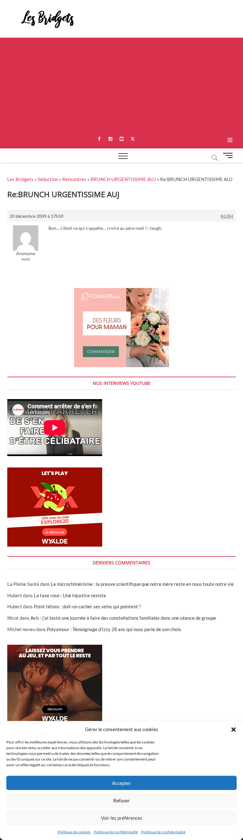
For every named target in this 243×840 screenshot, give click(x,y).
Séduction (48, 179)
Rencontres (74, 179)
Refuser (121, 800)
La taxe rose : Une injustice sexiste (70, 595)
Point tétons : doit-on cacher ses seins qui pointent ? (87, 606)
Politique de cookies (74, 832)
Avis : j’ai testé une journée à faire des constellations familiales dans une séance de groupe (123, 618)
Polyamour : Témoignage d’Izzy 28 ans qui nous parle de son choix (114, 629)
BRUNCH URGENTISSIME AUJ (123, 179)
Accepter (121, 783)
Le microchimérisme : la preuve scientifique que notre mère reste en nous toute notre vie (142, 584)
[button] (233, 729)
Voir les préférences (121, 818)
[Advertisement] (121, 85)
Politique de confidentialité (116, 832)
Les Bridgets (20, 179)
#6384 (227, 216)
